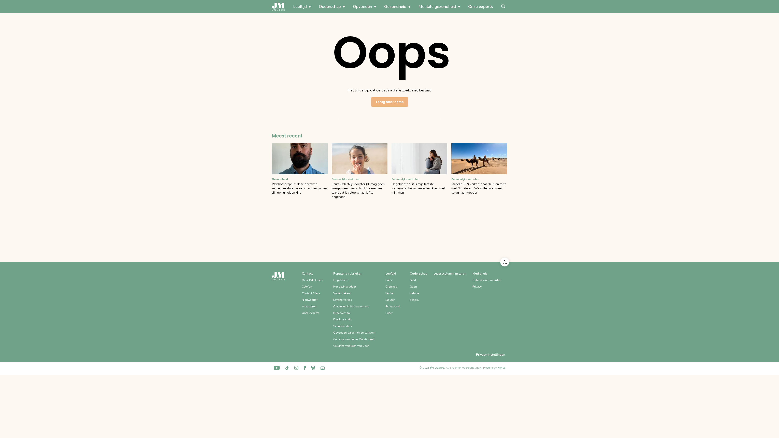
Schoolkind (392, 306)
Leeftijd (300, 6)
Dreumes (391, 287)
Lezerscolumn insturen (450, 274)
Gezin (413, 287)
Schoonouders (342, 326)
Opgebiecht (340, 280)
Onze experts (480, 6)
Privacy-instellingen (490, 355)
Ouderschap (330, 6)
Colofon (307, 287)
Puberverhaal (342, 313)
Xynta (501, 368)
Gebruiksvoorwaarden (486, 280)
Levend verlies (342, 300)
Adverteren (309, 306)
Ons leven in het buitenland (351, 306)
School (414, 300)
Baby (388, 280)
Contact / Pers (311, 293)
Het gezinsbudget (344, 287)
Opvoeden (362, 6)
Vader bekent (342, 293)
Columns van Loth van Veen (351, 346)
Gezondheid (395, 6)
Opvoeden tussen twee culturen (354, 333)
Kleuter (390, 300)
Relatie (414, 293)
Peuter (389, 293)
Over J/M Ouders (312, 280)
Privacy (477, 287)
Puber (389, 313)
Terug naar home (390, 102)
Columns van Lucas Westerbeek (354, 339)
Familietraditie (342, 319)
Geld (413, 280)
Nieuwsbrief (309, 300)
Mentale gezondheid (437, 6)
